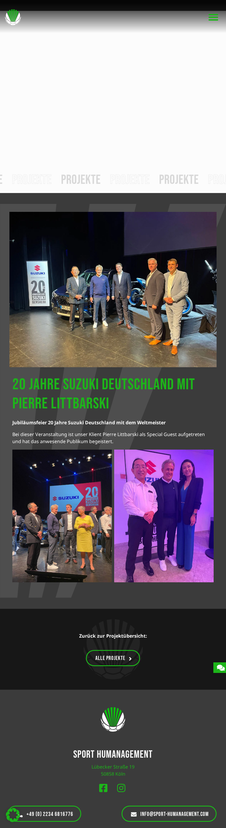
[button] (213, 17)
